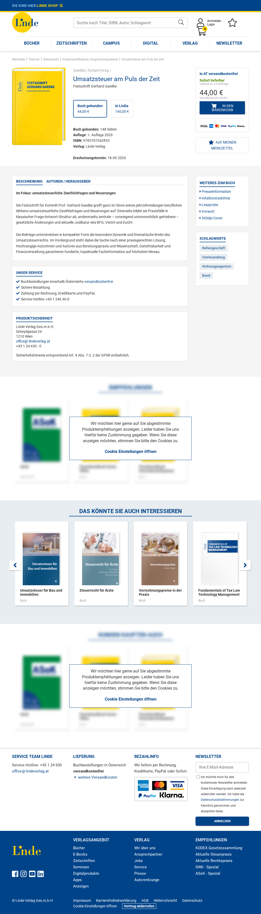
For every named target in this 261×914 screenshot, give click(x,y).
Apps (77, 880)
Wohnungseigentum (216, 266)
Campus (111, 43)
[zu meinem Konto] (201, 24)
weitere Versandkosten (97, 777)
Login (211, 24)
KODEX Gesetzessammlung (218, 848)
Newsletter (229, 43)
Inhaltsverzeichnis (215, 198)
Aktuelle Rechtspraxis (213, 860)
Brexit (206, 275)
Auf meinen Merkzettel (223, 145)
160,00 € (122, 108)
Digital (150, 43)
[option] (41, 566)
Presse (140, 873)
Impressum (82, 900)
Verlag (190, 43)
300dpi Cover (212, 218)
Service (140, 867)
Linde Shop (48, 6)
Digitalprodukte (86, 873)
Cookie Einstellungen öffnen (130, 451)
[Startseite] (25, 22)
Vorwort (208, 211)
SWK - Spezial (207, 867)
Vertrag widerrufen (139, 906)
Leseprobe (209, 205)
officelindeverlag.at (33, 341)
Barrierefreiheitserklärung (116, 900)
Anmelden (214, 21)
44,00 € (90, 108)
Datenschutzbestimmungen (220, 800)
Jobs (138, 860)
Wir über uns (144, 848)
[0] (202, 33)
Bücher (32, 43)
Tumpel (93, 70)
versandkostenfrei (98, 282)
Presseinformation (216, 191)
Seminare (81, 867)
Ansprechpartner (148, 854)
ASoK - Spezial (207, 873)
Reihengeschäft (213, 248)
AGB (145, 900)
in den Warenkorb (222, 108)
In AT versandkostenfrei (219, 74)
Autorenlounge (146, 880)
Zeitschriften (71, 43)
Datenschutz (192, 900)
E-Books (80, 854)
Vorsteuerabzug (213, 257)
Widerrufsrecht (165, 900)
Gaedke (79, 70)
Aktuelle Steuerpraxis (213, 854)
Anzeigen (81, 886)
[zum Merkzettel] (233, 24)
